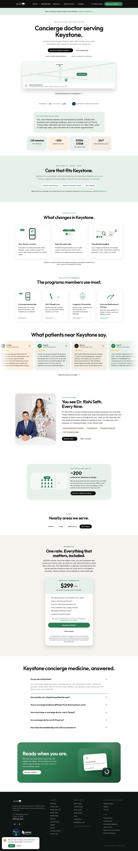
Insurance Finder (55, 831)
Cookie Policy (107, 821)
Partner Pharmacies (109, 833)
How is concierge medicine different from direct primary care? (58, 705)
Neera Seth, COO (55, 809)
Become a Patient (112, 4)
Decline (19, 846)
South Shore (78, 819)
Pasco (76, 816)
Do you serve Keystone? (41, 679)
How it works (69, 631)
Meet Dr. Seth (68, 439)
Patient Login (97, 4)
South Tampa (78, 810)
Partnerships (54, 812)
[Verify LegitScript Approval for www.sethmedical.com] (16, 832)
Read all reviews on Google (67, 375)
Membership (45, 4)
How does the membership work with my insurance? (53, 727)
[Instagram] (19, 824)
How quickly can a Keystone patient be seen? (50, 697)
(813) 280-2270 (101, 191)
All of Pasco (85, 526)
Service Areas (69, 4)
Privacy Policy (107, 818)
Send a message (85, 191)
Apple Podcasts (108, 803)
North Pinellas (78, 813)
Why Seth (53, 803)
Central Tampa (78, 807)
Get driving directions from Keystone (68, 93)
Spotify (105, 806)
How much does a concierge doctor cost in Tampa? (53, 712)
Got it (11, 846)
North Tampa (78, 803)
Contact (52, 828)
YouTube (106, 809)
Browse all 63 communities (82, 826)
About (35, 4)
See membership (82, 50)
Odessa (51, 526)
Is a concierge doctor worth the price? (47, 720)
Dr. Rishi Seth (54, 806)
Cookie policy (27, 842)
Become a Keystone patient (59, 50)
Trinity (61, 526)
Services (56, 4)
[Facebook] (14, 824)
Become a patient (85, 11)
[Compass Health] (26, 832)
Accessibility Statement (110, 824)
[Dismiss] (37, 839)
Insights (81, 4)
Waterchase (72, 526)
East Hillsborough (79, 822)
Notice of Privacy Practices (111, 830)
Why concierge (85, 439)
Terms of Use (107, 827)
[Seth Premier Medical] (20, 4)
